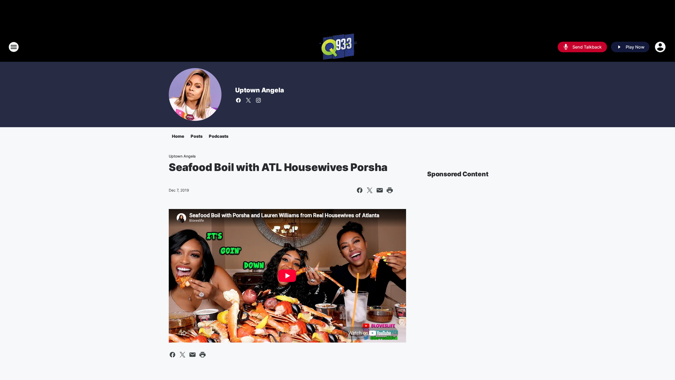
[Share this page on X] (369, 190)
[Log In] (661, 47)
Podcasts (218, 136)
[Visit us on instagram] (258, 100)
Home (178, 136)
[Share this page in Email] (379, 190)
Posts (196, 136)
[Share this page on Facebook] (359, 190)
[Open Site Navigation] (13, 47)
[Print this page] (389, 190)
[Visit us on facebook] (238, 100)
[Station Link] (337, 47)
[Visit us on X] (248, 100)
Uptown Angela (259, 90)
